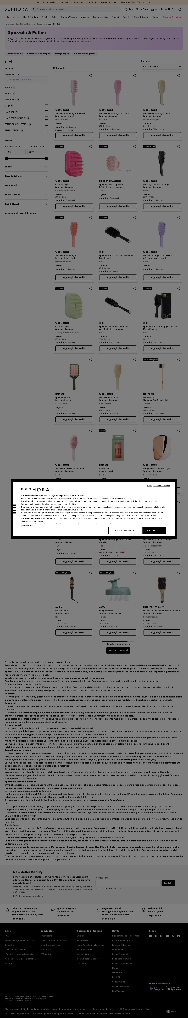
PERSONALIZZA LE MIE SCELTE (125, 530)
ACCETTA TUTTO (154, 530)
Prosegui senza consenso (158, 486)
